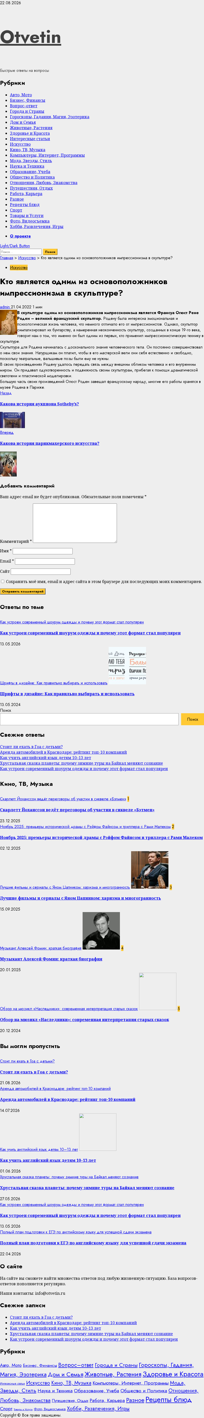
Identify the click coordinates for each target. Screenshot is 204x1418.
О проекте (20, 236)
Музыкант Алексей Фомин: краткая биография (40, 948)
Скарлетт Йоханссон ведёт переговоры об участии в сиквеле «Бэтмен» (63, 799)
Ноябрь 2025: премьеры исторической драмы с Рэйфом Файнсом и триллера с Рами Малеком (85, 826)
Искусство (20, 144)
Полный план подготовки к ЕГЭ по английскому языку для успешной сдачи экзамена (76, 1232)
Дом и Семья (23, 122)
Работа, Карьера (26, 193)
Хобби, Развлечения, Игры (36, 226)
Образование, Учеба (30, 171)
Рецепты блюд (25, 204)
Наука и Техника (27, 166)
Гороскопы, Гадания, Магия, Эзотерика (49, 116)
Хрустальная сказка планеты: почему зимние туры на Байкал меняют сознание (81, 763)
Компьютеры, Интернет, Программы (47, 155)
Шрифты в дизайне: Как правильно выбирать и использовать (53, 683)
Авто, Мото (21, 95)
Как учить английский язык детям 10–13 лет (45, 757)
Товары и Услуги (27, 215)
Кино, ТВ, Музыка (27, 149)
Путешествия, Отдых (31, 188)
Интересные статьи (30, 138)
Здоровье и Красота (30, 133)
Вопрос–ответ (23, 106)
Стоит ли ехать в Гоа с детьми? (31, 746)
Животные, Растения (31, 127)
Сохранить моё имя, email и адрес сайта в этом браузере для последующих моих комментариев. (104, 581)
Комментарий (16, 541)
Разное (17, 199)
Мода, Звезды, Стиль (31, 160)
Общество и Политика (32, 177)
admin (5, 307)
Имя (6, 551)
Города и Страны (27, 111)
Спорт (16, 210)
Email (7, 561)
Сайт (5, 571)
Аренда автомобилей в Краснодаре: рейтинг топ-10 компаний (63, 752)
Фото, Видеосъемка (30, 221)
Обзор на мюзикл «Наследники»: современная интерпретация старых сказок (69, 1009)
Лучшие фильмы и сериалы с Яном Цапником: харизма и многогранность (65, 887)
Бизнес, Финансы (27, 100)
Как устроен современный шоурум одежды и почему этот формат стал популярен (72, 622)
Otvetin (30, 37)
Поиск (5, 710)
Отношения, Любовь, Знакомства (43, 182)
